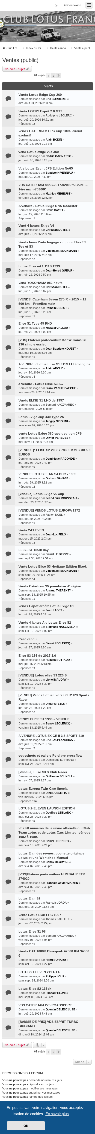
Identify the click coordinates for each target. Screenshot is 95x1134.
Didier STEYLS (55, 703)
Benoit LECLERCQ (58, 643)
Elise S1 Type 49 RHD (35, 323)
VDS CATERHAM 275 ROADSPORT (45, 1005)
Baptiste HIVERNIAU (59, 172)
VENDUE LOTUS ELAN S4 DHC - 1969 (47, 474)
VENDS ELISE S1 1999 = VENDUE (43, 719)
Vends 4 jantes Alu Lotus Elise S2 (44, 622)
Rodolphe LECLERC (59, 115)
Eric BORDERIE (56, 99)
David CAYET (54, 210)
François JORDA (56, 902)
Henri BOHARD (56, 959)
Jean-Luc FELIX (56, 534)
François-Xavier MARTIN (62, 883)
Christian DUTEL (57, 230)
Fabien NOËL (54, 514)
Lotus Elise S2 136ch (34, 988)
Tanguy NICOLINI (57, 421)
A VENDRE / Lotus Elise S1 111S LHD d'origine (54, 364)
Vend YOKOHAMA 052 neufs (40, 283)
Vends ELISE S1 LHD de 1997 (41, 400)
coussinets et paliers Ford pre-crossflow (50, 755)
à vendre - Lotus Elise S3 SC (40, 384)
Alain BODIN (54, 139)
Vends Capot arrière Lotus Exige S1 (46, 606)
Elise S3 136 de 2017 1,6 (37, 655)
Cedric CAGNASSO (58, 156)
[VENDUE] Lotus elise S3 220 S (42, 675)
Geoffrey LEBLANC (58, 812)
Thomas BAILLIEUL (58, 919)
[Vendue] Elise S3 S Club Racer (42, 772)
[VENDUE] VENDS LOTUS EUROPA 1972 (49, 510)
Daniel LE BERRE (57, 554)
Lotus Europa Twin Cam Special (43, 788)
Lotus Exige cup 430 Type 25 (41, 417)
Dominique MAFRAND (60, 759)
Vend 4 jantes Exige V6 (36, 225)
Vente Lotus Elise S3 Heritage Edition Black (52, 566)
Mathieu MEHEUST (58, 193)
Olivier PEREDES (57, 437)
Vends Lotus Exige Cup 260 (40, 94)
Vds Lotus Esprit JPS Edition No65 (45, 168)
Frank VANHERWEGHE (61, 388)
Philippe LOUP (55, 976)
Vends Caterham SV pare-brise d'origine (49, 586)
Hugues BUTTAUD (58, 660)
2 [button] (53, 76)
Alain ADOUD (54, 368)
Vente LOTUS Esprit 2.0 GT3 (40, 111)
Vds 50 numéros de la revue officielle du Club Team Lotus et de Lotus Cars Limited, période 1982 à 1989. (54, 832)
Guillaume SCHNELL (59, 776)
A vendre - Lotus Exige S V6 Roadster (47, 206)
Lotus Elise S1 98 (32, 931)
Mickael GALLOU (57, 327)
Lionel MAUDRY (56, 679)
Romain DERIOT (56, 308)
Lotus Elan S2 (29, 898)
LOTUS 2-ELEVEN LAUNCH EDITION (46, 808)
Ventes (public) (20, 60)
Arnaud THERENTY (58, 590)
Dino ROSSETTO (56, 793)
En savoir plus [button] (57, 1114)
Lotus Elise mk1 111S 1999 (39, 266)
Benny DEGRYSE (57, 862)
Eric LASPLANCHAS (59, 740)
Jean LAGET (54, 610)
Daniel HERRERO (57, 841)
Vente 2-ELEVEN (31, 530)
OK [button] (26, 1126)
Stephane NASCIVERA (60, 626)
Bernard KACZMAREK (60, 404)
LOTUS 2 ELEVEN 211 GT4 (38, 972)
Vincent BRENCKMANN (61, 250)
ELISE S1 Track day (33, 550)
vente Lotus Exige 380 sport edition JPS (50, 433)
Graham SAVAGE (57, 478)
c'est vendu (27, 639)
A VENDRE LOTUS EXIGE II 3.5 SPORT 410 (51, 736)
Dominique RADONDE (60, 458)
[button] (58, 75)
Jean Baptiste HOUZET (61, 348)
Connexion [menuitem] (74, 5)
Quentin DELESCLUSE (60, 1009)
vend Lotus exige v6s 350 (38, 152)
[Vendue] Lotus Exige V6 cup (41, 494)
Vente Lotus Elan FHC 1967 (39, 915)
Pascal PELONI (55, 993)
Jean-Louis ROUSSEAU (61, 498)
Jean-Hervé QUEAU (59, 270)
